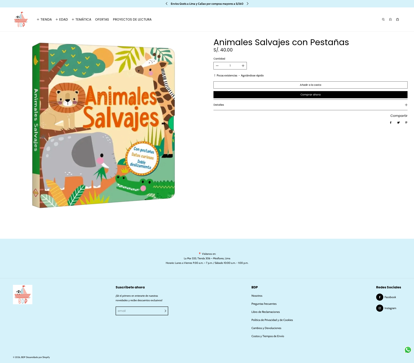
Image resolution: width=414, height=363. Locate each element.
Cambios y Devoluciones (266, 328)
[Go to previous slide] (167, 3)
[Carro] (397, 19)
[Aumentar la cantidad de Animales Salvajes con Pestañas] (243, 65)
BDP (23, 357)
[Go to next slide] (247, 3)
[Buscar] (383, 19)
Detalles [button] (218, 105)
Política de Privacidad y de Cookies (272, 320)
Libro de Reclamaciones (265, 311)
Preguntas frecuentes (264, 303)
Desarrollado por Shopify (38, 357)
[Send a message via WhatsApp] (407, 349)
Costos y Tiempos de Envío (267, 336)
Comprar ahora (310, 94)
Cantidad (219, 59)
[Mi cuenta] (390, 19)
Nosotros (256, 295)
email (122, 311)
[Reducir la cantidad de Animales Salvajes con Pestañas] (217, 65)
